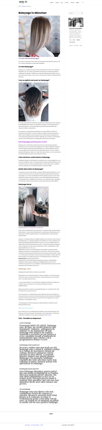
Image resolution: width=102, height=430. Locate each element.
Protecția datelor (35, 425)
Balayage (24, 6)
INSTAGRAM (48, 315)
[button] (79, 2)
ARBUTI (20, 6)
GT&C (41, 425)
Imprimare (27, 425)
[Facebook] (50, 413)
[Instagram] (51, 413)
